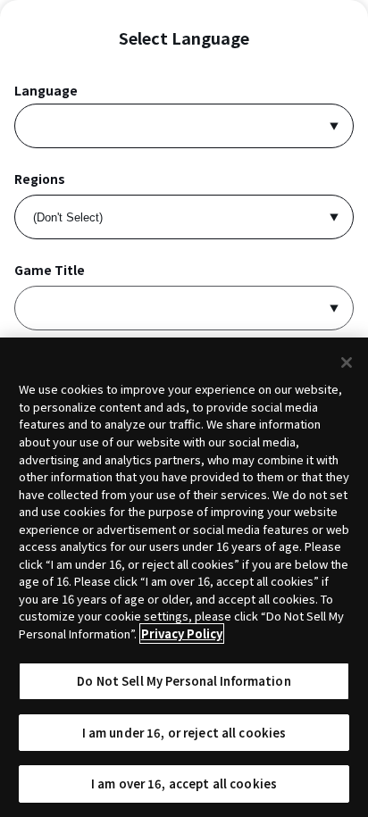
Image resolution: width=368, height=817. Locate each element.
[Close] (346, 362)
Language (46, 90)
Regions (39, 179)
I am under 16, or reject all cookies (184, 732)
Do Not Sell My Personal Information (184, 680)
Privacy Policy (181, 633)
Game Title (49, 270)
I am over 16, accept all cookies (184, 783)
